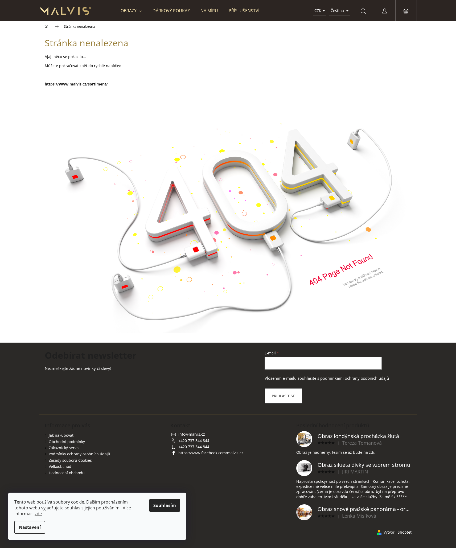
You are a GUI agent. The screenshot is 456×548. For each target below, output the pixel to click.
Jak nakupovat (61, 435)
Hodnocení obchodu (67, 472)
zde (38, 514)
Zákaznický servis (64, 447)
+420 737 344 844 (193, 440)
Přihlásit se (283, 395)
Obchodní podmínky (67, 441)
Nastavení (30, 527)
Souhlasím (164, 505)
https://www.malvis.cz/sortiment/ (76, 84)
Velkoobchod (60, 466)
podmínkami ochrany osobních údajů (354, 378)
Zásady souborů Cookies (70, 460)
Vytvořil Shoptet (398, 532)
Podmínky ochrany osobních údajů (79, 453)
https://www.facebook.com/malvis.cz (210, 452)
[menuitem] (131, 10)
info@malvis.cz (191, 434)
